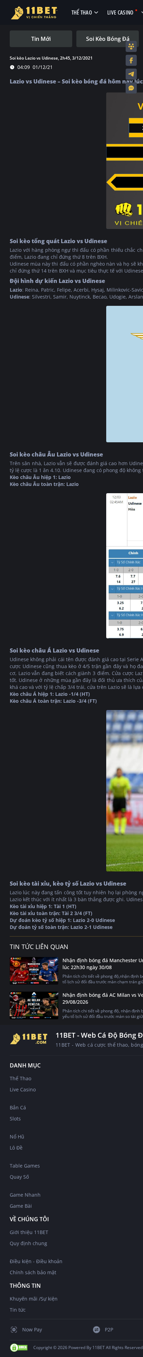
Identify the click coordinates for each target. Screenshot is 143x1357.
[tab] (41, 38)
